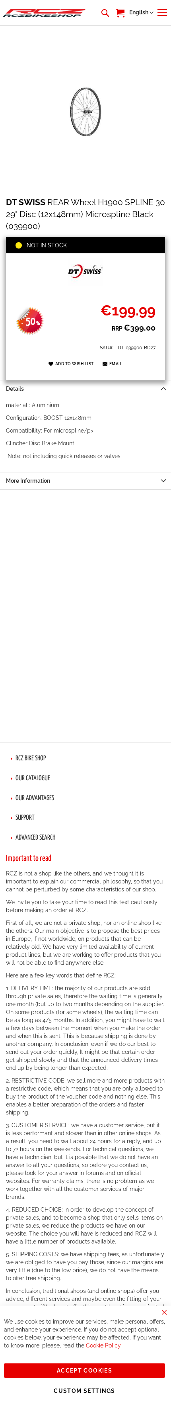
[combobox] (104, 12)
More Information (28, 481)
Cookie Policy (103, 1345)
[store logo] (44, 13)
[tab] (85, 388)
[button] (141, 12)
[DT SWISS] (85, 284)
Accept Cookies (84, 1370)
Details (15, 389)
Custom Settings (84, 1391)
